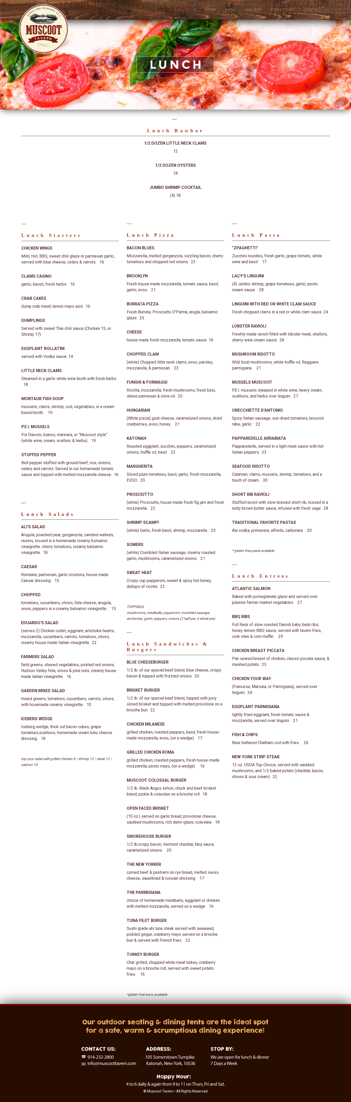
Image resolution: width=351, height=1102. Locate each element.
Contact (312, 9)
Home (211, 9)
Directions (283, 9)
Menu (231, 9)
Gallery (253, 9)
